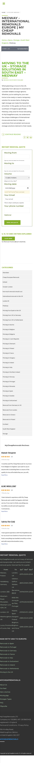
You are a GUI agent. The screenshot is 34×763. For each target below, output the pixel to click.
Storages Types (6, 699)
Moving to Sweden (8, 396)
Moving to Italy (7, 367)
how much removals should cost (12, 291)
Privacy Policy (23, 725)
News (10, 40)
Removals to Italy (6, 658)
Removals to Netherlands (9, 668)
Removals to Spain (7, 643)
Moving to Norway (9, 377)
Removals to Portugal (8, 647)
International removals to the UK (13, 296)
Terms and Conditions (8, 725)
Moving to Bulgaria (9, 334)
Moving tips (4, 695)
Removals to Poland (9, 419)
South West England (16, 80)
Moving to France (8, 353)
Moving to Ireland (8, 362)
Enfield (5, 282)
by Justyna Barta (23, 48)
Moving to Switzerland (10, 400)
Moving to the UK (6, 672)
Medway (6, 80)
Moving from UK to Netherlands (13, 320)
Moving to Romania (9, 386)
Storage (16, 40)
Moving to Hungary (9, 358)
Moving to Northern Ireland (11, 372)
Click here (8, 238)
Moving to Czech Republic (11, 339)
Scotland (5, 424)
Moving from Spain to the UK (12, 310)
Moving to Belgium (9, 329)
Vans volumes (5, 692)
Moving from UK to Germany (12, 315)
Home (3, 12)
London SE (6, 301)
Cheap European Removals (11, 277)
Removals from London (10, 410)
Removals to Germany (8, 651)
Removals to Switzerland (9, 661)
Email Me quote (12, 222)
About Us (3, 685)
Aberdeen (6, 272)
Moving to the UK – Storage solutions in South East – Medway (15, 69)
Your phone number (14, 210)
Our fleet (3, 688)
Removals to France (7, 654)
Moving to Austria (8, 324)
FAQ (1, 703)
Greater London (8, 287)
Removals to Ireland (7, 665)
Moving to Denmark (9, 343)
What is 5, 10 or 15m (10, 181)
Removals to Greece (9, 414)
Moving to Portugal (9, 381)
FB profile (3, 706)
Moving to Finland (8, 348)
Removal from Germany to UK (12, 405)
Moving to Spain (8, 391)
